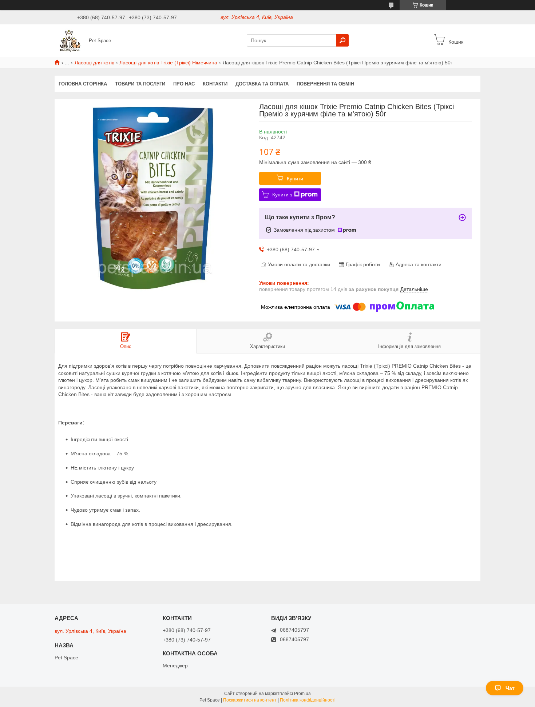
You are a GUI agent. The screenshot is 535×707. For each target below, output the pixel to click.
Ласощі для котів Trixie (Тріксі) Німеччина (168, 62)
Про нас (184, 84)
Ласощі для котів (94, 62)
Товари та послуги (140, 84)
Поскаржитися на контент (250, 700)
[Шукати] (342, 40)
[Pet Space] (69, 40)
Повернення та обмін (325, 84)
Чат (510, 688)
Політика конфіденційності (308, 700)
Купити (295, 178)
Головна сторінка (83, 84)
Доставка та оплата (262, 84)
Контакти (215, 84)
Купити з (282, 194)
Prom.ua (302, 693)
